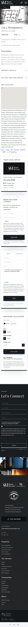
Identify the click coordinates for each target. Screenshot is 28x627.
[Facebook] (2, 535)
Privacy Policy (14, 231)
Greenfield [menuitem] (4, 590)
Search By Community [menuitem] (7, 547)
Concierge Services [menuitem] (6, 566)
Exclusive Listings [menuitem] (6, 549)
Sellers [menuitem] (3, 564)
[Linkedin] (4, 535)
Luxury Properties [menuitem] (6, 554)
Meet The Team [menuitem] (5, 600)
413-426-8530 (9, 180)
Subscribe (14, 237)
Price (4, 329)
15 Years (14, 323)
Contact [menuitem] (3, 602)
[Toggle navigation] (26, 2)
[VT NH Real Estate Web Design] (14, 615)
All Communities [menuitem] (5, 592)
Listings (7, 150)
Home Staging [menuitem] (5, 573)
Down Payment (7, 335)
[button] (2, 15)
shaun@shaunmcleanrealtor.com (10, 528)
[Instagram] (7, 535)
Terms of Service (9, 305)
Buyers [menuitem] (3, 562)
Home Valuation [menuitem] (5, 571)
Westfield (22, 150)
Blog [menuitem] (2, 604)
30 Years (7, 323)
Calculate (14, 351)
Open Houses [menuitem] (4, 552)
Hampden (16, 150)
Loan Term (6, 320)
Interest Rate (7, 342)
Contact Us (5, 187)
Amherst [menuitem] (3, 581)
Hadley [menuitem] (3, 583)
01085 (4, 152)
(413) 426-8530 (15, 519)
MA (12, 150)
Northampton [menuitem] (4, 585)
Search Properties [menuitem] (6, 545)
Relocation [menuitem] (4, 568)
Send (14, 298)
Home (2, 150)
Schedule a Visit (19, 253)
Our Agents (11, 187)
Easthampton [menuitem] (4, 587)
